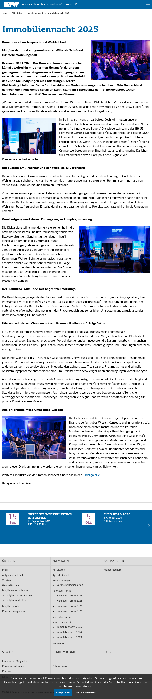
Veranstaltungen (62, 580)
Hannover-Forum (62, 591)
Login (107, 652)
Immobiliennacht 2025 (69, 627)
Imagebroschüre (112, 570)
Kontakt (6, 671)
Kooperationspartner (14, 611)
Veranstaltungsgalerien (70, 585)
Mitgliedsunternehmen (15, 590)
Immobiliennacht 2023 (69, 637)
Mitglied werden (11, 606)
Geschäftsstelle (11, 585)
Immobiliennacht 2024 (69, 632)
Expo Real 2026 (117, 514)
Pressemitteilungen (13, 666)
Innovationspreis (62, 617)
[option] (38, 520)
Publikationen (113, 561)
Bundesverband (64, 652)
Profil (5, 570)
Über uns (8, 561)
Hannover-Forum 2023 (69, 611)
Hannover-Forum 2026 (69, 596)
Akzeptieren (63, 693)
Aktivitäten (17, 13)
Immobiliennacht (35, 13)
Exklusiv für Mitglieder (14, 661)
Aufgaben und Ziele (13, 575)
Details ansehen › (86, 693)
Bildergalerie (91, 475)
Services (8, 652)
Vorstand (7, 580)
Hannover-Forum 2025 (69, 601)
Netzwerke (59, 643)
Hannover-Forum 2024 (69, 606)
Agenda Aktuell (61, 575)
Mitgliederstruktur (16, 600)
